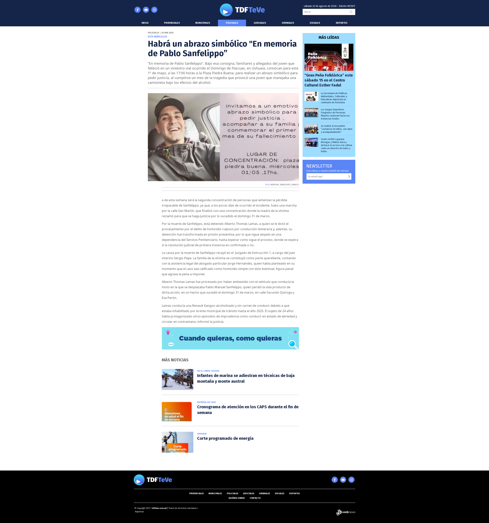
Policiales (232, 23)
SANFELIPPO (285, 185)
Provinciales (172, 23)
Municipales (202, 23)
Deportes (341, 23)
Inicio (145, 23)
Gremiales (288, 23)
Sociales (315, 23)
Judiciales (260, 23)
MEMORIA (274, 185)
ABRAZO (295, 185)
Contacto (255, 498)
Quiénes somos (236, 498)
